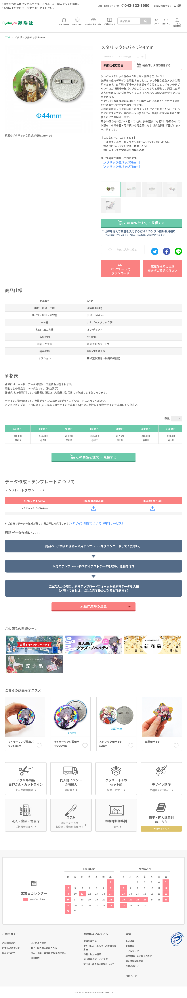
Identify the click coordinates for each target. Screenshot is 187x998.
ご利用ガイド (10, 934)
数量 (167, 418)
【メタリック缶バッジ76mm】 (121, 166)
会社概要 (129, 941)
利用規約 (35, 957)
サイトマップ (132, 951)
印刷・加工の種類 (92, 954)
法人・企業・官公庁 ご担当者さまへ (48, 953)
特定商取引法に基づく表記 (138, 956)
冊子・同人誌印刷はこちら (44, 947)
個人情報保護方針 (134, 961)
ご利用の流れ (8, 942)
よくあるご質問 (38, 942)
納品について (8, 953)
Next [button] (90, 87)
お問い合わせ (132, 965)
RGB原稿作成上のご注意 (95, 959)
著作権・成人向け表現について (98, 964)
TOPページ (131, 975)
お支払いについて (11, 947)
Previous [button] (8, 87)
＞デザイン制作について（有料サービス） (98, 523)
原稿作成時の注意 (93, 606)
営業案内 (129, 946)
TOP (7, 37)
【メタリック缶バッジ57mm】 (121, 162)
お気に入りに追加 (126, 249)
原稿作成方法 (90, 941)
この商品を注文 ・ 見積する (144, 222)
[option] (49, 92)
